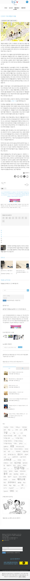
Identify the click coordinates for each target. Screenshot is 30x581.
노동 (21, 432)
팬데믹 (16, 207)
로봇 (12, 445)
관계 (16, 428)
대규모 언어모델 (8, 434)
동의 (20, 576)
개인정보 (24, 426)
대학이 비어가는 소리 (13, 384)
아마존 (19, 459)
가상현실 (6, 426)
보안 (5, 450)
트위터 (13, 478)
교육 (25, 429)
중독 (10, 473)
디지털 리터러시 (8, 440)
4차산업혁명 (18, 484)
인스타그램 (27, 467)
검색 (5, 428)
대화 (15, 434)
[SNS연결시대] (10, 335)
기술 (14, 432)
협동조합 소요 (15, 570)
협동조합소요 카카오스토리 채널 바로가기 (13, 360)
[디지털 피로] (15, 336)
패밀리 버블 (12, 207)
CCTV (5, 487)
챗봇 (5, 475)
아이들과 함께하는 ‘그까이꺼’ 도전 (16, 391)
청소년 (15, 475)
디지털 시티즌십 (18, 440)
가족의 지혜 (24, 204)
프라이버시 (12, 481)
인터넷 (5, 470)
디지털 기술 (13, 437)
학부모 (5, 484)
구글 (5, 431)
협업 (14, 484)
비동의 (23, 576)
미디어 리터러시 (18, 448)
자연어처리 (23, 470)
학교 (24, 481)
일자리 (10, 470)
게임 (9, 428)
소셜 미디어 (23, 456)
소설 (5, 456)
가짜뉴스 (18, 426)
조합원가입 (17, 299)
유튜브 (24, 464)
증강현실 (16, 473)
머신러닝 (6, 448)
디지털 (24, 434)
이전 (5, 182)
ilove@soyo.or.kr (9, 534)
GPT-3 (22, 487)
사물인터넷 (25, 450)
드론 (19, 434)
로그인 (10, 282)
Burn (25, 484)
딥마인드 (25, 442)
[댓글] (22, 367)
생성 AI (20, 453)
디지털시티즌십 (8, 442)
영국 (14, 464)
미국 (11, 448)
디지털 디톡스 (19, 437)
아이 (24, 459)
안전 (11, 462)
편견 (5, 481)
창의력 (22, 473)
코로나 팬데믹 (22, 475)
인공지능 (19, 467)
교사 (21, 428)
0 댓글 (19, 207)
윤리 (5, 467)
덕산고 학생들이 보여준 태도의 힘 (16, 371)
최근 (9, 367)
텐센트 (5, 478)
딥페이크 (6, 445)
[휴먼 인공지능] (5, 335)
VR (16, 490)
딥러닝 (20, 442)
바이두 (26, 448)
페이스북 (21, 478)
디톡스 (15, 442)
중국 (5, 472)
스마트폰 (7, 458)
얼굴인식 (9, 464)
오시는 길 (3, 535)
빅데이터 (18, 450)
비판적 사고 (13, 450)
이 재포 (5, 204)
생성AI (26, 453)
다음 (25, 184)
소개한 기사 (14, 101)
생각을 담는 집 (12, 453)
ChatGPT (11, 487)
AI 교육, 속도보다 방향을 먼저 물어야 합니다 (18, 397)
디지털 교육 (7, 437)
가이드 (12, 426)
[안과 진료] (21, 336)
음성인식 (8, 467)
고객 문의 (7, 535)
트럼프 (9, 478)
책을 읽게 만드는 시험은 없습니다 (16, 377)
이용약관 (13, 534)
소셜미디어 (15, 456)
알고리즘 (17, 462)
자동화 (16, 470)
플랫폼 (19, 481)
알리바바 (25, 462)
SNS (12, 490)
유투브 (19, 464)
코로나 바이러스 (7, 207)
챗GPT (9, 475)
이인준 (11, 467)
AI (22, 484)
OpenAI (6, 490)
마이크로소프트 (20, 445)
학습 (10, 484)
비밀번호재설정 (10, 299)
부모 (9, 450)
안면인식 (6, 462)
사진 (5, 453)
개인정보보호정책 (18, 534)
